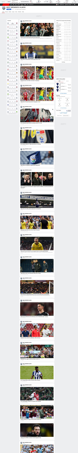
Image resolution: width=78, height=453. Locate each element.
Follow (9, 9)
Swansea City (58, 27)
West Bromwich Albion (58, 34)
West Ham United (58, 52)
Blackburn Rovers (59, 39)
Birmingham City (58, 36)
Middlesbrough (58, 31)
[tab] (59, 81)
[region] (63, 41)
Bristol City (58, 42)
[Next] (77, 1)
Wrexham (57, 54)
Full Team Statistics (63, 93)
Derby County (58, 55)
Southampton (58, 51)
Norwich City (58, 48)
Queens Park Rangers (58, 29)
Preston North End (59, 58)
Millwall (57, 32)
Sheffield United (58, 45)
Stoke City (57, 60)
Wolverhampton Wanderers (58, 26)
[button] (72, 4)
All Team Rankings (63, 107)
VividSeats (69, 110)
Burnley (57, 57)
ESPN (6, 4)
